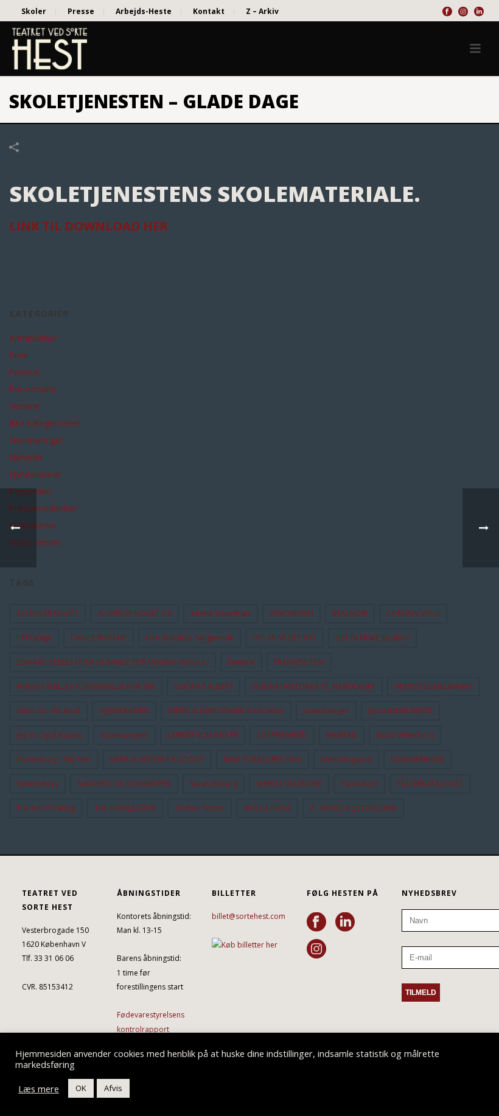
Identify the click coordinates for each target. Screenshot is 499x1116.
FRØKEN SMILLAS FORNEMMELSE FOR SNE (85, 686)
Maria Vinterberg (405, 735)
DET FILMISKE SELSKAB (372, 638)
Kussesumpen (124, 735)
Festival (24, 372)
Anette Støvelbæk (220, 613)
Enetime (241, 662)
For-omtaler (33, 389)
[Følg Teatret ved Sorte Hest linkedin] (345, 922)
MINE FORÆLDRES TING (262, 759)
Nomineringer (36, 440)
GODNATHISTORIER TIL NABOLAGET (313, 686)
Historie (24, 406)
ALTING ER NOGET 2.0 (134, 613)
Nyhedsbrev (37, 783)
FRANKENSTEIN (299, 662)
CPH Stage (34, 638)
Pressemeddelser (43, 508)
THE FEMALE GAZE (125, 808)
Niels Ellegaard (346, 759)
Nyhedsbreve (35, 474)
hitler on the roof (48, 710)
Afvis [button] (113, 1088)
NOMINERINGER (417, 759)
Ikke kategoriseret (44, 423)
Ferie (19, 355)
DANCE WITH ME (99, 638)
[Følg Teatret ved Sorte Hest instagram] (316, 949)
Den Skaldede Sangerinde (189, 638)
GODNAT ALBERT (203, 686)
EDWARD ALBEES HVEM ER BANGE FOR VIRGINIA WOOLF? (112, 662)
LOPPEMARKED (282, 735)
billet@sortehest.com (248, 916)
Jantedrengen (326, 710)
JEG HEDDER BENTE (400, 710)
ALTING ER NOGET (47, 613)
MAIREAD (341, 735)
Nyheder (26, 457)
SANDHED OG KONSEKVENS (124, 783)
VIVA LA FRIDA (267, 808)
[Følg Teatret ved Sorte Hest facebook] (316, 922)
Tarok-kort (359, 783)
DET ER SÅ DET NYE (284, 638)
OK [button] (80, 1088)
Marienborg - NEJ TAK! (53, 759)
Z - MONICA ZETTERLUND (353, 808)
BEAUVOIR (350, 613)
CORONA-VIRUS (413, 613)
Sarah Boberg (213, 783)
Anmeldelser (33, 338)
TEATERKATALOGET (430, 783)
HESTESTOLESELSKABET (433, 686)
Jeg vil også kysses (49, 735)
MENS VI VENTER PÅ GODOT (157, 759)
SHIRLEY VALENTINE (289, 783)
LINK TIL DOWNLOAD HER (88, 226)
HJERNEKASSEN (124, 710)
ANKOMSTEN (291, 613)
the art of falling (45, 808)
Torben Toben (200, 808)
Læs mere (38, 1088)
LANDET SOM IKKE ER (202, 735)
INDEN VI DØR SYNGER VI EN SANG (226, 710)
